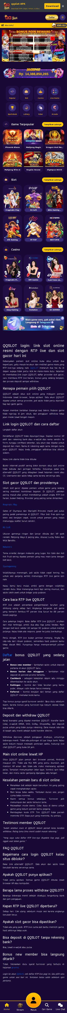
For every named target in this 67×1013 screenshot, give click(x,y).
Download (52, 6)
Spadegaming (9, 566)
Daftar (52, 17)
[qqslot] (9, 17)
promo (15, 967)
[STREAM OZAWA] (58, 47)
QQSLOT (34, 368)
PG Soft (6, 527)
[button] (6, 46)
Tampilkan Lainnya (52, 124)
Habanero (7, 547)
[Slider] (33, 45)
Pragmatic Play (10, 504)
